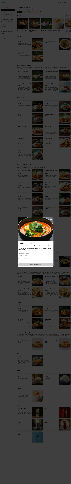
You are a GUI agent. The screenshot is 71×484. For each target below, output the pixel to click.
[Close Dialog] (51, 219)
